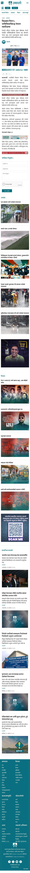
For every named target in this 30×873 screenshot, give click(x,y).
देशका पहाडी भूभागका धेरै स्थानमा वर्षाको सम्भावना (13, 285)
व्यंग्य (16, 783)
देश (2, 765)
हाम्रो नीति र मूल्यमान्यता (20, 841)
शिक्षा (3, 785)
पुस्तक (3, 802)
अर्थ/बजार (4, 778)
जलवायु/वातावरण (6, 790)
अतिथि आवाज (18, 778)
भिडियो (3, 839)
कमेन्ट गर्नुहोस (7, 191)
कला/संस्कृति (26, 13)
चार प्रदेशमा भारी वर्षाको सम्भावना (11, 202)
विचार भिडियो (18, 775)
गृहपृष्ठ (3, 18)
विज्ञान (3, 780)
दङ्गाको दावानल (6, 436)
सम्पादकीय (17, 773)
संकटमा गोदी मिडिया (7, 463)
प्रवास (3, 775)
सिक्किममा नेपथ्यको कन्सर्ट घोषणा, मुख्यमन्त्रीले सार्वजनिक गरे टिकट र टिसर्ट (15, 257)
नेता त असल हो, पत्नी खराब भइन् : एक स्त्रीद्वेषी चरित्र (14, 382)
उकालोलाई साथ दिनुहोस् (20, 834)
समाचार (13, 13)
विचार (18, 13)
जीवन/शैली (19, 796)
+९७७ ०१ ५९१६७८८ (18, 857)
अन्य (3, 825)
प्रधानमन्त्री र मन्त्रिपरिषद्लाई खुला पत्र (11, 409)
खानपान (17, 805)
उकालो (3, 565)
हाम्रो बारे (17, 829)
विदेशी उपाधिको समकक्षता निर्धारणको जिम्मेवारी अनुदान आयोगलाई (14, 635)
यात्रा (16, 822)
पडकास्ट (4, 829)
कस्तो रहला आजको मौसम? (9, 229)
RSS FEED (26, 869)
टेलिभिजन (4, 812)
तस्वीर (3, 831)
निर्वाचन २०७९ (5, 841)
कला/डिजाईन (5, 800)
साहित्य (3, 819)
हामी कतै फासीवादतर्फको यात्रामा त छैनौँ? (13, 490)
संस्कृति (3, 817)
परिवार (16, 817)
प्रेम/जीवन (17, 814)
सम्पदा (3, 814)
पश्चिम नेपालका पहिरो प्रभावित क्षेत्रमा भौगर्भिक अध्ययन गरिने (14, 594)
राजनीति (4, 770)
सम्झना (3, 793)
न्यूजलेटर (4, 836)
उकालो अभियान (21, 825)
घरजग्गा (17, 819)
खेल (3, 783)
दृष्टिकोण (17, 770)
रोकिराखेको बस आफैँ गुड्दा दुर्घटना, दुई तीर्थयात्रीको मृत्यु (15, 718)
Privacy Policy (15, 867)
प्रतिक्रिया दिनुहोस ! (8, 158)
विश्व (3, 768)
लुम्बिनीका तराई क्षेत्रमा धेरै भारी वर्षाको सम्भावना (15, 313)
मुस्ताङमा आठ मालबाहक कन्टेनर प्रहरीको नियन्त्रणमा (12, 675)
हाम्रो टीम (17, 831)
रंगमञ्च (3, 805)
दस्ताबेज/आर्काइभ (6, 834)
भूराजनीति (4, 773)
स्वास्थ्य (3, 788)
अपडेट (3, 198)
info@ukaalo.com (15, 865)
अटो (16, 800)
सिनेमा (3, 807)
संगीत (3, 809)
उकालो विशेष (5, 13)
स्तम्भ (16, 765)
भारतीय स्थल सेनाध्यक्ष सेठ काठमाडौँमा (14, 555)
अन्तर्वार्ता (17, 780)
